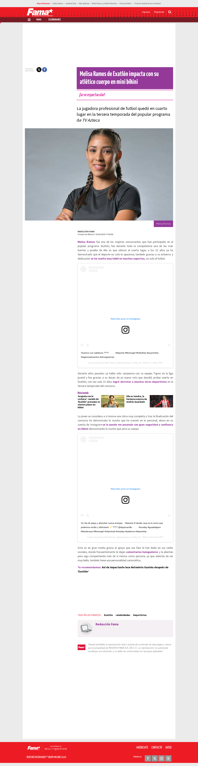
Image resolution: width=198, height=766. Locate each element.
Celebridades (54, 19)
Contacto (156, 747)
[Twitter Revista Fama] (155, 758)
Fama (38, 19)
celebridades (123, 615)
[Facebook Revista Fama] (148, 758)
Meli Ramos (110, 362)
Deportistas (140, 615)
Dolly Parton (58, 3)
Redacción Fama (86, 231)
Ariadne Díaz (71, 3)
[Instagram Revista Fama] (161, 758)
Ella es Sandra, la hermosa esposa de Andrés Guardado (136, 399)
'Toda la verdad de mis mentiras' (147, 3)
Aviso (168, 747)
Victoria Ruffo (125, 3)
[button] (39, 69)
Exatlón (108, 615)
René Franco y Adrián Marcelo (104, 3)
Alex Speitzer (84, 3)
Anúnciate (142, 747)
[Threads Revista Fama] (168, 758)
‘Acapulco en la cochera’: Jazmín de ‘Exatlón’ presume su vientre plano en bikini (89, 402)
